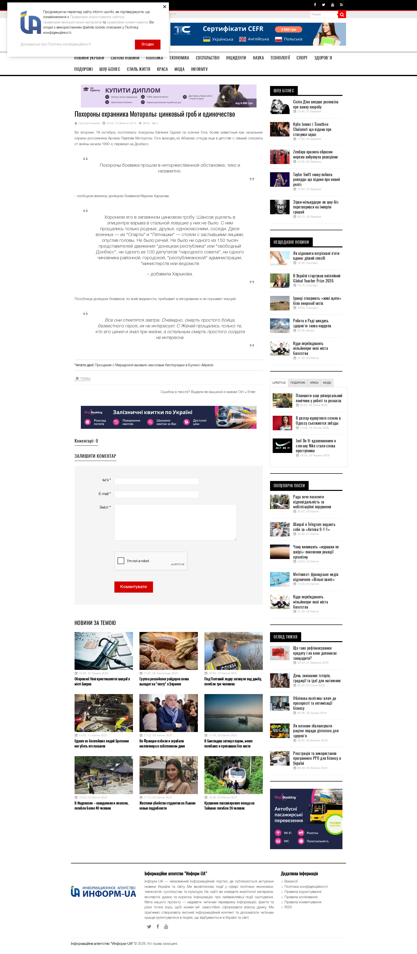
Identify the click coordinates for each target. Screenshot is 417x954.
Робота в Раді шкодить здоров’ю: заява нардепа (312, 323)
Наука (258, 58)
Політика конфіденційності (306, 887)
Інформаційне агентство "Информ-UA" (102, 944)
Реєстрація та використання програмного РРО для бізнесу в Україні (317, 758)
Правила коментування (303, 902)
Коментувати (133, 587)
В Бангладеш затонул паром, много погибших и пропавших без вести (228, 743)
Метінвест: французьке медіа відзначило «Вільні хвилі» (315, 577)
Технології (280, 58)
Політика (154, 58)
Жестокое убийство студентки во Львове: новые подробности (167, 806)
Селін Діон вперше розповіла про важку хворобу (315, 104)
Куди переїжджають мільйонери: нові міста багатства (310, 348)
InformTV (199, 69)
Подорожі (83, 69)
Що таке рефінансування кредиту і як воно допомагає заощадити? (315, 653)
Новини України (89, 58)
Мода (179, 69)
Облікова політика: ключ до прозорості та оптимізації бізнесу (314, 703)
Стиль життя (138, 69)
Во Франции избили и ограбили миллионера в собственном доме (162, 743)
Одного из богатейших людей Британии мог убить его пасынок (102, 743)
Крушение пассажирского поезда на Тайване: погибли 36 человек (229, 806)
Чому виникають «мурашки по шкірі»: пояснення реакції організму (316, 552)
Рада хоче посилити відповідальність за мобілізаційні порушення (312, 502)
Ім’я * (107, 480)
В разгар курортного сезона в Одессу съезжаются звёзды (318, 421)
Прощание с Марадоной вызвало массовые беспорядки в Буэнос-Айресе (154, 365)
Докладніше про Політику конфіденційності (56, 44)
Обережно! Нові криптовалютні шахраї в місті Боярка (102, 681)
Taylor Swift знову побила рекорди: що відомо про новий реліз (316, 179)
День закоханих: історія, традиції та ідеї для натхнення (317, 678)
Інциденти (236, 58)
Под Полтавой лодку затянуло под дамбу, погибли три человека (233, 681)
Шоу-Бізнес (109, 69)
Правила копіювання (301, 897)
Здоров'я (323, 58)
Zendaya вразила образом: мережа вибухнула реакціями (315, 154)
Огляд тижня (286, 637)
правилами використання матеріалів (72, 22)
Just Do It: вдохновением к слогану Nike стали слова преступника (316, 445)
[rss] (341, 5)
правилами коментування (127, 22)
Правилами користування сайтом (97, 17)
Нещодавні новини (291, 242)
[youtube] (332, 5)
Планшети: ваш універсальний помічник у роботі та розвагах (319, 398)
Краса (162, 69)
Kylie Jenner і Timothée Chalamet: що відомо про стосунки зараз (312, 129)
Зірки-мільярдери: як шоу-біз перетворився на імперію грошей (315, 207)
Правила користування (303, 892)
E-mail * (105, 494)
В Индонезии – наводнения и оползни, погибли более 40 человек (102, 806)
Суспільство (208, 58)
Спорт (302, 58)
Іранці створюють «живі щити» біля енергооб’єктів (317, 301)
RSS (288, 907)
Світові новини (125, 58)
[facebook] (315, 5)
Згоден (147, 44)
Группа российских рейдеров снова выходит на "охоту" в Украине (164, 681)
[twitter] (323, 5)
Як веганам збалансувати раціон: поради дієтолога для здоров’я (315, 731)
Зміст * (105, 507)
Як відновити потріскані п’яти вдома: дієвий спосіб (316, 256)
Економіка (179, 58)
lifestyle (279, 383)
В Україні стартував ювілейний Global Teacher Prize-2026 (316, 278)
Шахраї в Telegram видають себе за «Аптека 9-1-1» (314, 527)
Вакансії (291, 881)
